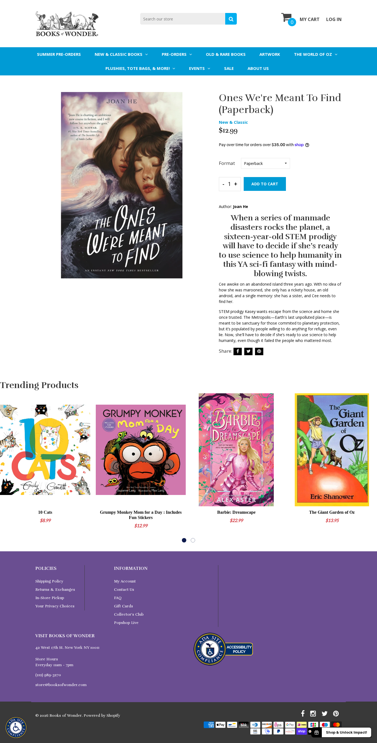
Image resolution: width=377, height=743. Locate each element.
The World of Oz (313, 54)
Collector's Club (129, 614)
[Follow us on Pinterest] (259, 351)
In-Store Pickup (49, 598)
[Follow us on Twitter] (248, 351)
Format (227, 163)
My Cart (310, 19)
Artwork (269, 54)
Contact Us (124, 589)
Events (197, 68)
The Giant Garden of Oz (332, 512)
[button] (184, 540)
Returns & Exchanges (55, 589)
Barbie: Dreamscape (236, 512)
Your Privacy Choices (55, 606)
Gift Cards (123, 606)
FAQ (117, 598)
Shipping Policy (49, 581)
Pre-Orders (174, 54)
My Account (125, 581)
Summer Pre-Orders (59, 54)
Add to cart (264, 183)
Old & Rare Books (226, 54)
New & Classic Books (118, 54)
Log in (334, 19)
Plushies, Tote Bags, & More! (137, 68)
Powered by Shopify (102, 715)
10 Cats (45, 512)
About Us (258, 68)
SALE (229, 68)
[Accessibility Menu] (16, 727)
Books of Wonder (65, 715)
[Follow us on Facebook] (237, 351)
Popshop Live (126, 622)
